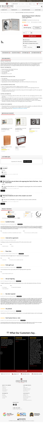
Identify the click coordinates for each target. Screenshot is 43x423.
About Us (22, 3)
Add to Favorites (27, 39)
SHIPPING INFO (25, 387)
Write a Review (11, 216)
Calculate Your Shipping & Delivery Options (31, 43)
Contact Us (27, 3)
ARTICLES (3, 394)
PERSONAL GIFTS (25, 395)
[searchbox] (29, 7)
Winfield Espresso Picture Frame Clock (34, 128)
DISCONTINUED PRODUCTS (27, 400)
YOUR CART (41, 3)
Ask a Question (27, 161)
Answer (3, 176)
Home (20, 3)
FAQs (24, 386)
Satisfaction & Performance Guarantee (20, 108)
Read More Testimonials (21, 371)
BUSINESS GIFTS (25, 394)
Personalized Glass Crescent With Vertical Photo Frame (20, 128)
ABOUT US (3, 386)
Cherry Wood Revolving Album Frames (20, 147)
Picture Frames (12, 12)
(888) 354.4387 (15, 3)
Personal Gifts (6, 12)
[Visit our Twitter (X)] (16, 404)
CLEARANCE (25, 399)
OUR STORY (4, 388)
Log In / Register (32, 3)
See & (37, 22)
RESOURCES (4, 395)
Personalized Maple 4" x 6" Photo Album (6, 147)
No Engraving (37, 27)
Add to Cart (33, 36)
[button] (38, 47)
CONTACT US (4, 387)
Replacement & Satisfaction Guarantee (30, 41)
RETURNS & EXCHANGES (27, 388)
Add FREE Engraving (27, 27)
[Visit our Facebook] (14, 404)
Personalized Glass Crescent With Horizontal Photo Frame (6, 128)
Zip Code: (24, 45)
